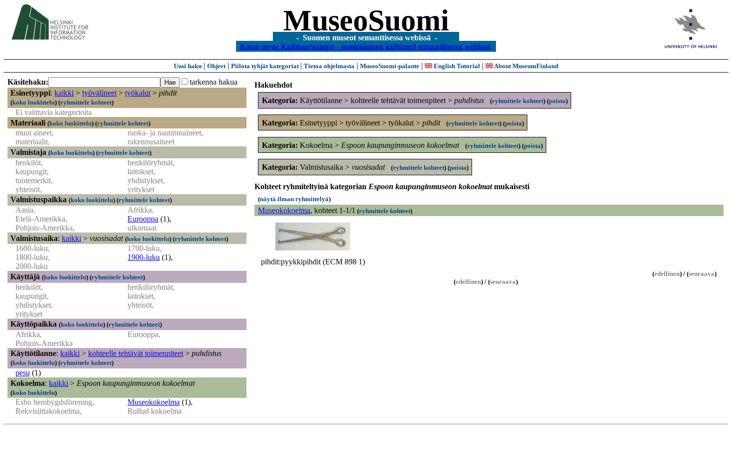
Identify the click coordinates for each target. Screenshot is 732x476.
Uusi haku (188, 66)
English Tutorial (456, 66)
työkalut (137, 93)
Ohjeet (216, 66)
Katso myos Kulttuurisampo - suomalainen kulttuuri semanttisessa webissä (365, 46)
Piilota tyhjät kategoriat (265, 66)
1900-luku (143, 257)
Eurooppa (142, 219)
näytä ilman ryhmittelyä (294, 199)
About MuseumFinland (525, 66)
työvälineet (99, 93)
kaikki (64, 93)
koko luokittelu (33, 102)
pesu (22, 372)
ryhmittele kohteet (86, 102)
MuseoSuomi (366, 20)
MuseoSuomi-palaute (389, 66)
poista (557, 101)
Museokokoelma (153, 402)
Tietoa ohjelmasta (329, 66)
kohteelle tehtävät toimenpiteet (135, 353)
